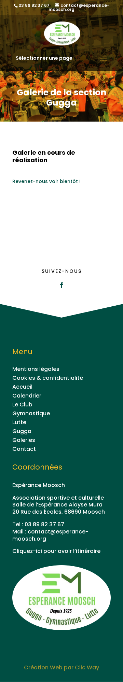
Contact (24, 449)
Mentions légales (35, 369)
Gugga (21, 431)
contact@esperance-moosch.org (50, 535)
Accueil (22, 387)
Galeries (23, 440)
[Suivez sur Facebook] (61, 285)
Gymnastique (31, 413)
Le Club (22, 404)
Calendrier (26, 396)
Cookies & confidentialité (47, 378)
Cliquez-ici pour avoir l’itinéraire (56, 551)
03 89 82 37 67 (44, 524)
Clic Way (87, 667)
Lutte (19, 422)
